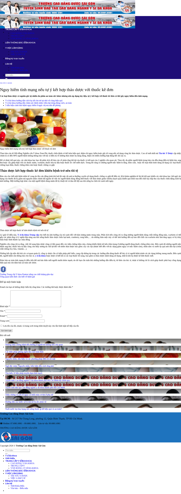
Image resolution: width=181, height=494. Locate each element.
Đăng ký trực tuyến (14, 58)
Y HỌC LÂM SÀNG (14, 48)
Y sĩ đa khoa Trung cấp (28, 235)
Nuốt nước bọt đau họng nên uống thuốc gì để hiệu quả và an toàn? (33, 409)
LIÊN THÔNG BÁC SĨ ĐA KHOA (20, 42)
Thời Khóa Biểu (17, 67)
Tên (2, 311)
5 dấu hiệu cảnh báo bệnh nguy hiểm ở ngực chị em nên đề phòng (33, 105)
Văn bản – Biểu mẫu (19, 70)
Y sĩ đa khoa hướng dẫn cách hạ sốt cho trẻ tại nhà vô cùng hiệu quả (33, 100)
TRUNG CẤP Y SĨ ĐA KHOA (18, 29)
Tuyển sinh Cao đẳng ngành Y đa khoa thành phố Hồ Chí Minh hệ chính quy (37, 380)
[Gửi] (6, 78)
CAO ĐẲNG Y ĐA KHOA (22, 33)
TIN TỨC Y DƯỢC (19, 52)
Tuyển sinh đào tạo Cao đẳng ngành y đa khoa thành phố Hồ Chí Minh (35, 387)
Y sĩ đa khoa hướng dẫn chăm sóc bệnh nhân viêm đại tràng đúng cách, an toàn (38, 103)
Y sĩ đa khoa (11, 18)
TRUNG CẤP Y (18, 36)
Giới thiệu (10, 24)
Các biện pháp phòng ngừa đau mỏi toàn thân (24, 352)
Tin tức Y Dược (166, 153)
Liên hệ (8, 63)
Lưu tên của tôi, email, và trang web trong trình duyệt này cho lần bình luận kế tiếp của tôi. (41, 326)
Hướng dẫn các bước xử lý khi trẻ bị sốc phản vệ (25, 402)
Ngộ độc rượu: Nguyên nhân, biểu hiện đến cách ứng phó (29, 366)
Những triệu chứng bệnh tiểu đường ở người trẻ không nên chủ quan (34, 344)
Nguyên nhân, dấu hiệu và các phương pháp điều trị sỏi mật (30, 359)
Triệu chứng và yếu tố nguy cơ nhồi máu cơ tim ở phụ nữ (29, 395)
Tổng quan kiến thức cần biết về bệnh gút (17, 277)
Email (3, 316)
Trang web (4, 321)
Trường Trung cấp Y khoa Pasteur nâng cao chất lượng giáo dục (27, 274)
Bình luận (5, 306)
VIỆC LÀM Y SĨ (18, 54)
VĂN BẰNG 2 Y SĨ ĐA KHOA (24, 38)
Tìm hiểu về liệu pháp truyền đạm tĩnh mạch (23, 373)
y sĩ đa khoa (40, 256)
